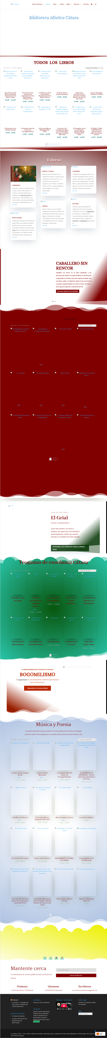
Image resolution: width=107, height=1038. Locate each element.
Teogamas (76, 171)
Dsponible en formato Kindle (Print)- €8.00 (69, 548)
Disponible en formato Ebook (37, 688)
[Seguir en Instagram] (62, 958)
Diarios (45, 206)
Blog (54, 4)
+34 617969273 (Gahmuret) (53, 990)
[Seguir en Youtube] (56, 958)
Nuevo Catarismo (37, 4)
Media (68, 4)
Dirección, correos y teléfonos (41, 1002)
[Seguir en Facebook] (45, 958)
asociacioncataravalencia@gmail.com (84, 990)
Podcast (15, 1000)
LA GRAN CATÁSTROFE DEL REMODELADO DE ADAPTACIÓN (19, 1020)
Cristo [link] (13, 230)
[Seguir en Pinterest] (50, 958)
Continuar (36, 1021)
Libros (48, 4)
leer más (14, 205)
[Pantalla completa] (71, 1009)
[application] (64, 1006)
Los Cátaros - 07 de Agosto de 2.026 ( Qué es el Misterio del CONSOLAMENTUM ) (20, 1004)
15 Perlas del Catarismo (18, 1016)
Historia (75, 204)
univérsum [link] (75, 221)
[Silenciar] (69, 1009)
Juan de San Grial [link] (25, 195)
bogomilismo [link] (90, 211)
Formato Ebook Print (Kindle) (67, 291)
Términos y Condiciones (84, 1002)
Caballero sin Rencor (72, 265)
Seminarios (16, 185)
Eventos (62, 4)
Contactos (86, 4)
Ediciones (76, 4)
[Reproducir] (58, 1009)
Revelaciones (17, 218)
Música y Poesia (48, 171)
